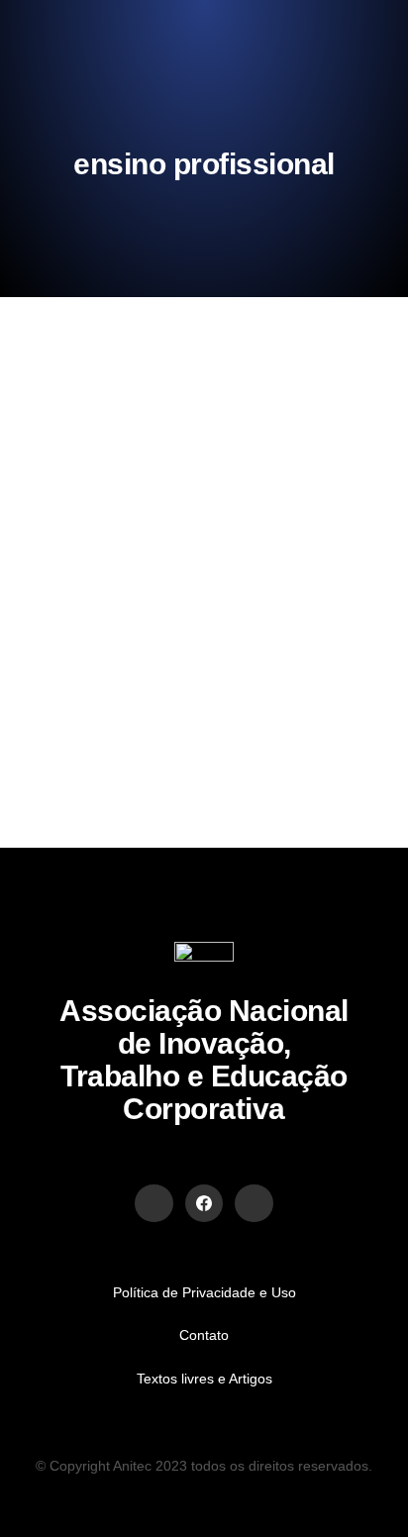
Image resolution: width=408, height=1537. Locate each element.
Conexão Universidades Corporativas (163, 519)
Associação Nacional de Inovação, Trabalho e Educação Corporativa (204, 1059)
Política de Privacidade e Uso (204, 1292)
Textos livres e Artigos (204, 1378)
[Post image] (104, 441)
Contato (204, 1335)
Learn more (105, 711)
